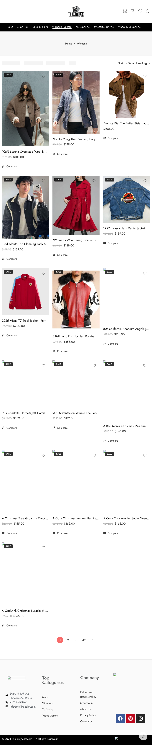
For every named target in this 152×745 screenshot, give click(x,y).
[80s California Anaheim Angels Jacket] (126, 296)
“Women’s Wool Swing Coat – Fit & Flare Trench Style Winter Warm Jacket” (75, 240)
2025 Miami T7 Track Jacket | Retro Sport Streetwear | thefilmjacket (25, 320)
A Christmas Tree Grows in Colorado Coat (25, 518)
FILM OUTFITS (83, 27)
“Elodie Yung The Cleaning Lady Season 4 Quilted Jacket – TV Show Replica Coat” (75, 139)
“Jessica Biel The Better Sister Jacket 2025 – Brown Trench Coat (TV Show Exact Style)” (126, 123)
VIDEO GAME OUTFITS (129, 27)
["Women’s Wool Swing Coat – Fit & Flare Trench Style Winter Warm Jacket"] (75, 205)
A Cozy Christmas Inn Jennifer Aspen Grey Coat (75, 518)
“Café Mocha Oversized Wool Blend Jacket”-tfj (25, 151)
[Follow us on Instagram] (18, 11)
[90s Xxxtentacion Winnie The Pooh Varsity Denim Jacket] (75, 383)
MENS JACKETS (40, 27)
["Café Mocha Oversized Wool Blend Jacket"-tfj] (25, 108)
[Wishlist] (43, 76)
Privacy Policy (88, 715)
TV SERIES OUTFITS (104, 27)
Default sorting (137, 63)
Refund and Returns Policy (88, 694)
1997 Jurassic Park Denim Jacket (124, 228)
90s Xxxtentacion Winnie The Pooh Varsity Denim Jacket (75, 413)
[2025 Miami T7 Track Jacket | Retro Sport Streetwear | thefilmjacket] (25, 291)
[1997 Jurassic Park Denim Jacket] (126, 199)
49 (84, 640)
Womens (47, 703)
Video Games (50, 715)
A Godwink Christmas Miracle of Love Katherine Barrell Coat (25, 610)
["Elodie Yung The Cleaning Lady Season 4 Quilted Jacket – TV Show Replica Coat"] (75, 102)
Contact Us (86, 721)
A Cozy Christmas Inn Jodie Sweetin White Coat (126, 518)
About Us (85, 709)
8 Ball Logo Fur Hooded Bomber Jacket (75, 336)
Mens (45, 697)
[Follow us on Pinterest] (11, 11)
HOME (10, 27)
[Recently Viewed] (143, 736)
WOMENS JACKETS (62, 27)
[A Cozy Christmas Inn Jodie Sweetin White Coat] (126, 481)
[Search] (148, 11)
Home (68, 43)
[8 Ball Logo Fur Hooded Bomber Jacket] (75, 299)
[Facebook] (120, 718)
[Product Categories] (125, 11)
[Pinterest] (130, 718)
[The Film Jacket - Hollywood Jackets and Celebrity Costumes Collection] (76, 11)
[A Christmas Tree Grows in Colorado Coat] (25, 481)
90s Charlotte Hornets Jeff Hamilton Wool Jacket (25, 413)
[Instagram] (140, 718)
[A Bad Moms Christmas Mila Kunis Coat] (126, 390)
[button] (9, 166)
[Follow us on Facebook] (4, 11)
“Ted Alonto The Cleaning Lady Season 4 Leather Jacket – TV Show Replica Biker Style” (25, 244)
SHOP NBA (22, 27)
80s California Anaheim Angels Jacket (126, 329)
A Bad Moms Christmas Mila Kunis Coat (126, 426)
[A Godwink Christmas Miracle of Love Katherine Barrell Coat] (25, 573)
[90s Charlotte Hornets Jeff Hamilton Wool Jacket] (25, 383)
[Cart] (132, 11)
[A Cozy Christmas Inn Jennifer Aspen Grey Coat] (75, 481)
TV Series (47, 709)
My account (86, 703)
